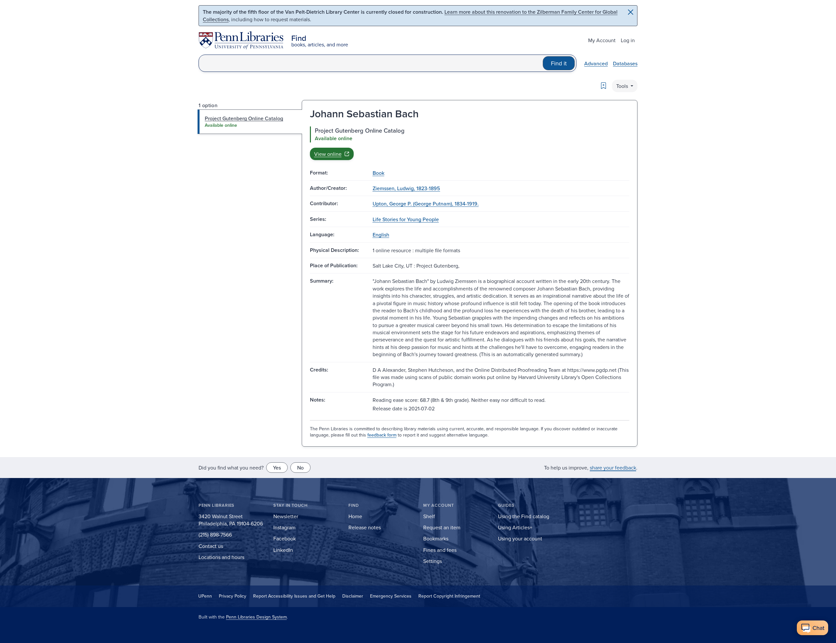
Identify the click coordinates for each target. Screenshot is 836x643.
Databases (625, 63)
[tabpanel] (469, 143)
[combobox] (371, 63)
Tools (622, 86)
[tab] (250, 121)
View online (328, 153)
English (381, 234)
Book (378, 172)
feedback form (381, 435)
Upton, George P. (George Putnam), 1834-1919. (426, 203)
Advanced (596, 63)
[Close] (630, 12)
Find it (559, 63)
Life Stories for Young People (406, 219)
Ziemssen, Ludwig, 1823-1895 (406, 188)
